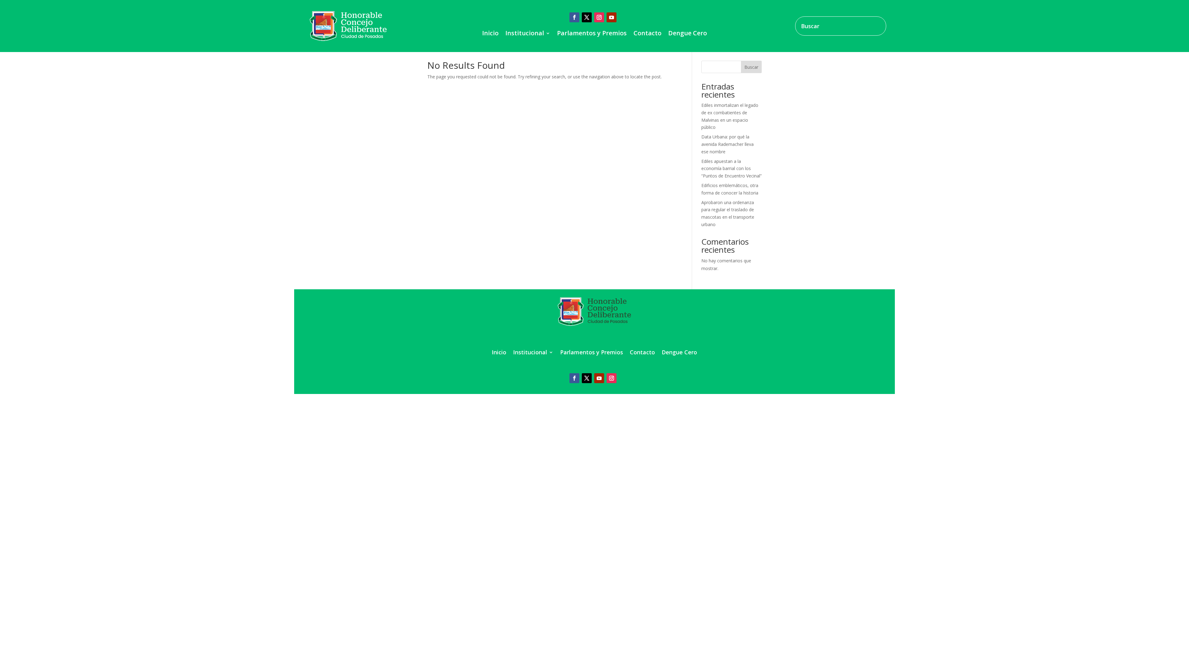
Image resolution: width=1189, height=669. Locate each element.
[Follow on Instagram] (599, 17)
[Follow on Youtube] (611, 17)
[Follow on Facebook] (574, 17)
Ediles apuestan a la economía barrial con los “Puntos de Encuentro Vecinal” (731, 168)
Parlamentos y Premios (592, 34)
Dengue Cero (687, 34)
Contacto (647, 34)
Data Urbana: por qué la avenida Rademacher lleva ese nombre (727, 144)
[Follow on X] (587, 17)
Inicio (490, 34)
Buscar (751, 67)
